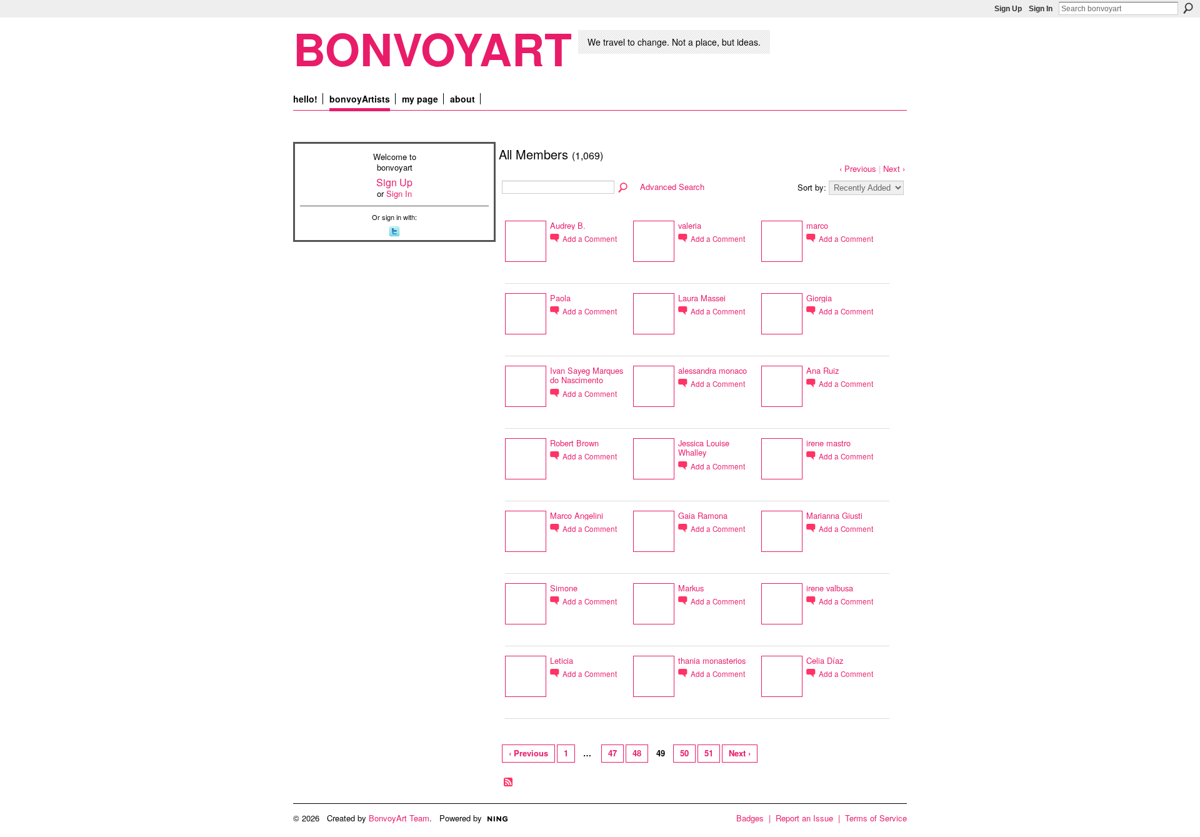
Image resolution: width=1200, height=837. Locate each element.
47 (612, 753)
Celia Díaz (824, 660)
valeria (689, 225)
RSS (508, 782)
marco (817, 225)
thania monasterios (712, 660)
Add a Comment (589, 239)
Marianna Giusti (834, 515)
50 (684, 753)
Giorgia (819, 298)
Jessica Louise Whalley (703, 447)
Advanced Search (672, 187)
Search (1188, 8)
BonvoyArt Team (399, 818)
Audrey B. (568, 225)
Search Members (623, 188)
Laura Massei (702, 298)
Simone (564, 588)
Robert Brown (574, 443)
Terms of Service (876, 818)
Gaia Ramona (703, 515)
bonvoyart (432, 48)
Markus (691, 588)
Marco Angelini (576, 515)
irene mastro (828, 443)
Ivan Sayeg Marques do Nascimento (586, 375)
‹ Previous (857, 168)
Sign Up (1008, 8)
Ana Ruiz (822, 370)
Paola (560, 298)
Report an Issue (804, 818)
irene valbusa (829, 588)
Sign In (1040, 8)
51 (708, 753)
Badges (750, 818)
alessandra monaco (712, 370)
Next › (894, 168)
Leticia (561, 660)
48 (636, 753)
